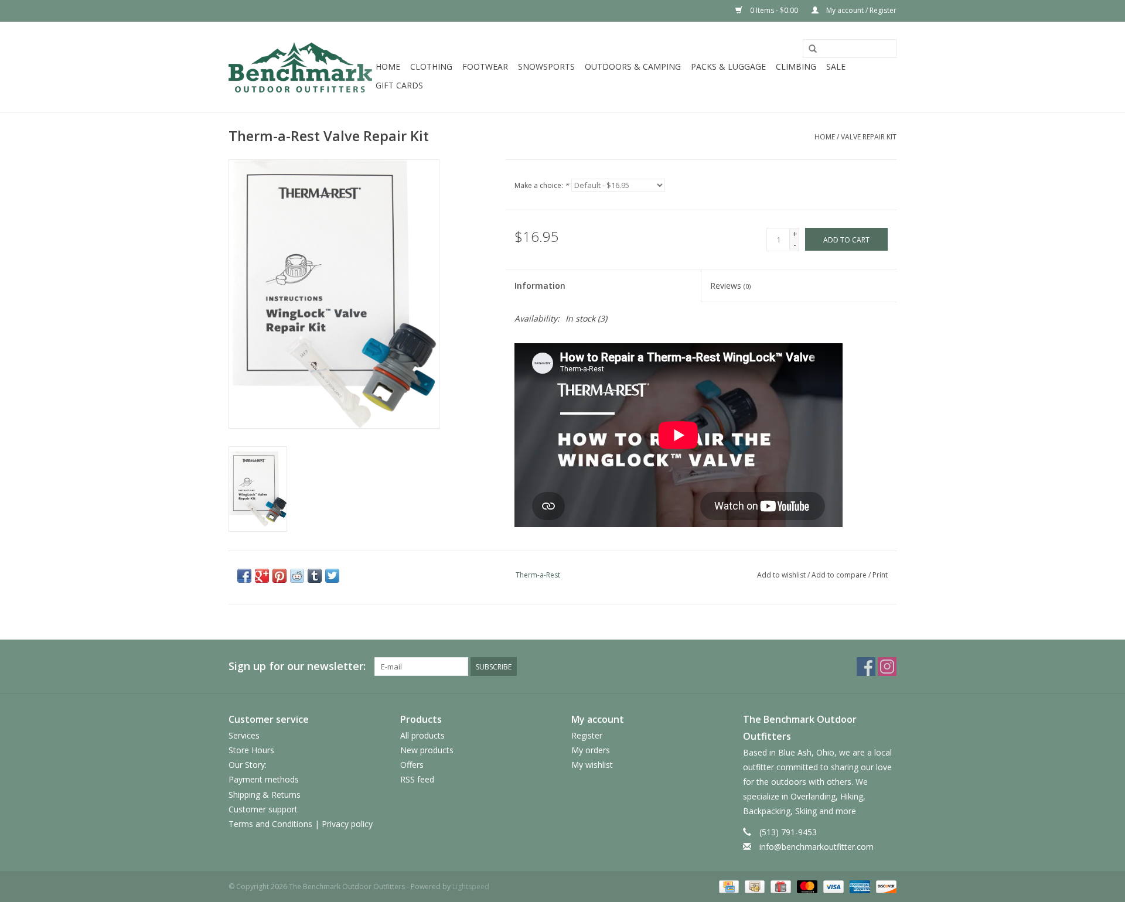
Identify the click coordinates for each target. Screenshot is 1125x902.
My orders (590, 750)
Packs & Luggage (728, 66)
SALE (836, 66)
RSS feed (417, 779)
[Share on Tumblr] (315, 576)
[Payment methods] (728, 886)
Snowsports (546, 66)
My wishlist (592, 764)
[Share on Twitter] (332, 576)
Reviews (730, 285)
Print (880, 575)
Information (539, 285)
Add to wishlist (781, 575)
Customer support (263, 809)
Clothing (431, 66)
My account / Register (860, 10)
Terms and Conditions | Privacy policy (301, 823)
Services (244, 735)
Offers (412, 764)
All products (422, 735)
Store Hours (251, 750)
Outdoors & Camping (633, 66)
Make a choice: (541, 185)
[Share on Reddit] (297, 576)
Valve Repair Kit (868, 137)
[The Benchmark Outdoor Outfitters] (300, 67)
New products (427, 750)
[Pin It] (279, 576)
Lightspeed (470, 886)
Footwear (485, 66)
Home (388, 66)
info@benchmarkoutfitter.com (816, 846)
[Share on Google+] (262, 576)
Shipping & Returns (265, 794)
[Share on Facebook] (244, 576)
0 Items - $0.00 (774, 10)
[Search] (813, 49)
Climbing (796, 66)
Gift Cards (399, 85)
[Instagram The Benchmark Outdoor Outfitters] (887, 666)
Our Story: (248, 764)
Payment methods (264, 779)
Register (586, 735)
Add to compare (840, 575)
